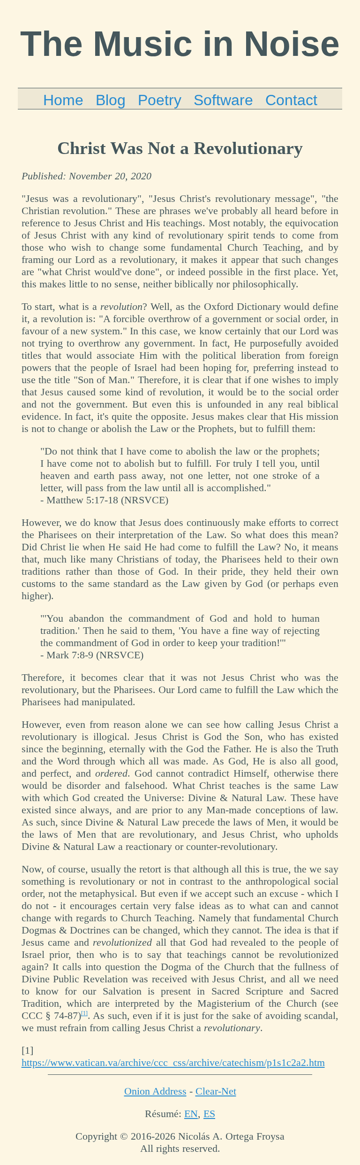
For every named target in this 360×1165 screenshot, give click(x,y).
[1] (84, 1013)
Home (63, 100)
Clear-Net (215, 1091)
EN (191, 1113)
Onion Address (155, 1091)
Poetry (159, 100)
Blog (111, 100)
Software (223, 100)
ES (209, 1113)
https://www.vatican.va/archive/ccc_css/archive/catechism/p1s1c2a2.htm (173, 1062)
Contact (291, 100)
